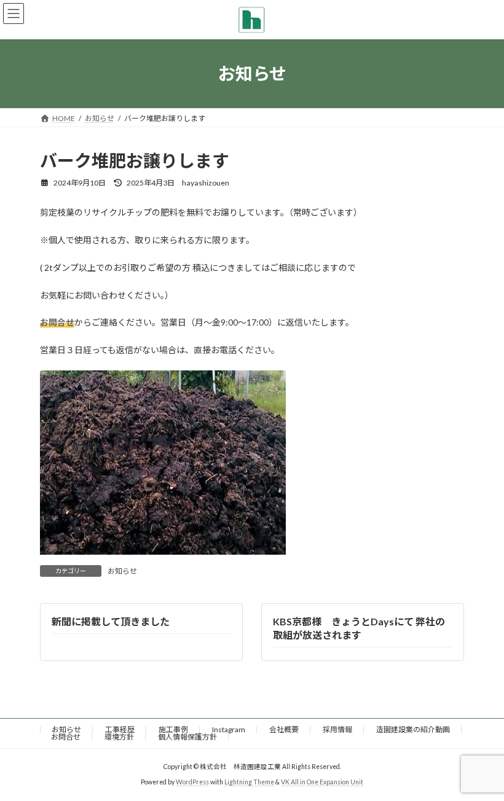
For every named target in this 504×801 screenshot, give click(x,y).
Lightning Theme (249, 782)
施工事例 (173, 729)
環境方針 (119, 736)
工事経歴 (120, 729)
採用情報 (337, 729)
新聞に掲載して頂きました (111, 621)
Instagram (228, 729)
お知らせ (122, 571)
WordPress (192, 782)
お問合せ (66, 736)
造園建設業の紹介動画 (413, 729)
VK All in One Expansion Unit (322, 782)
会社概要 (284, 729)
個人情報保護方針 (187, 736)
